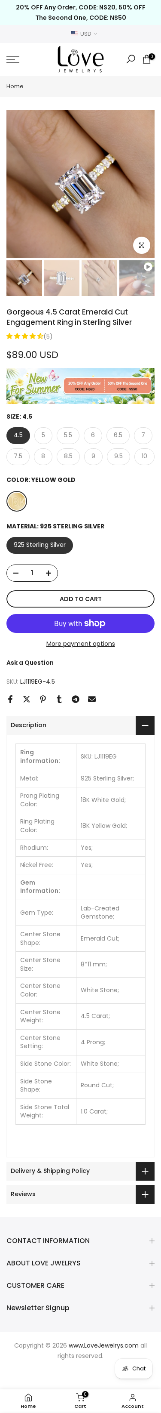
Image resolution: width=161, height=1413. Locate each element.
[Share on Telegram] (75, 699)
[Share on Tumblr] (59, 699)
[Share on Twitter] (26, 699)
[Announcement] (80, 12)
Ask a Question (30, 662)
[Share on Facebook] (10, 699)
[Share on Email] (92, 699)
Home (15, 86)
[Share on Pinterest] (43, 699)
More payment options (80, 643)
